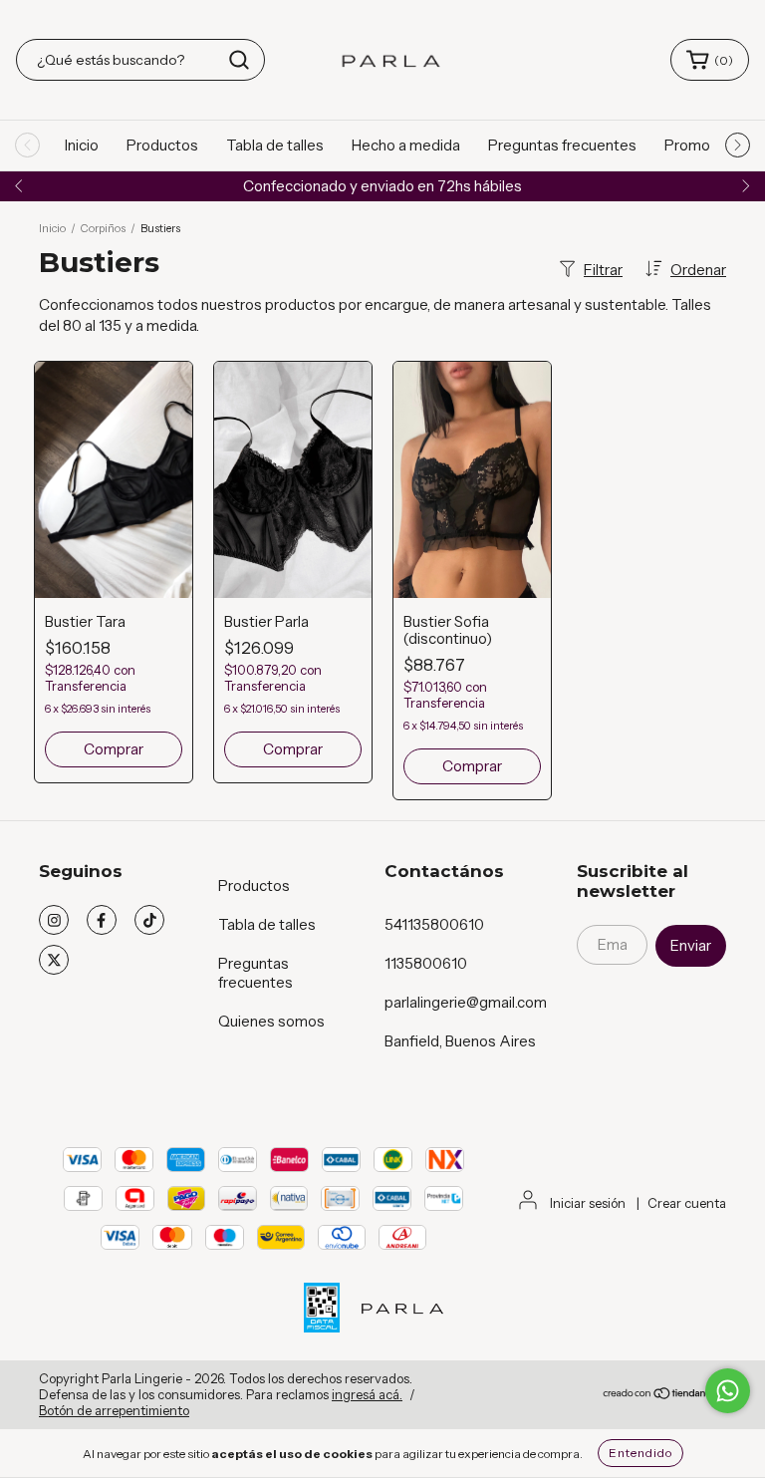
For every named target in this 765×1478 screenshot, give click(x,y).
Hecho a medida (406, 145)
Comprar (113, 748)
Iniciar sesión (588, 1203)
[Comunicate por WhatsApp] (727, 1390)
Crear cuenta (686, 1203)
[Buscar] (239, 60)
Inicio (82, 145)
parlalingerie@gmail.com (465, 1002)
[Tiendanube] (664, 1395)
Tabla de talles (275, 145)
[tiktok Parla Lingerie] (149, 920)
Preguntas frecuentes (562, 145)
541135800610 (434, 924)
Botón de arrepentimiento (114, 1410)
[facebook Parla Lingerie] (102, 920)
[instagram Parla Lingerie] (54, 920)
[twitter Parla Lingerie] (54, 960)
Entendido (640, 1452)
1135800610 (425, 963)
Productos (162, 145)
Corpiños (103, 228)
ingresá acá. (367, 1394)
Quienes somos (271, 1021)
